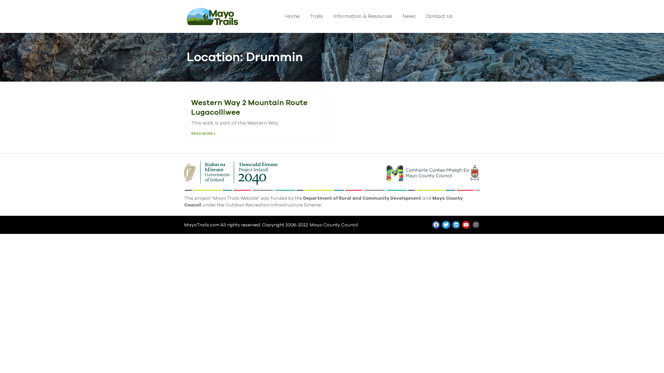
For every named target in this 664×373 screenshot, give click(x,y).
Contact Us (439, 16)
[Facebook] (436, 225)
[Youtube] (466, 225)
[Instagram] (476, 225)
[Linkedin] (456, 225)
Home (292, 16)
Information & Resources (362, 16)
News (409, 16)
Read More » (203, 133)
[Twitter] (446, 225)
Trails (316, 16)
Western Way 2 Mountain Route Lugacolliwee (249, 108)
